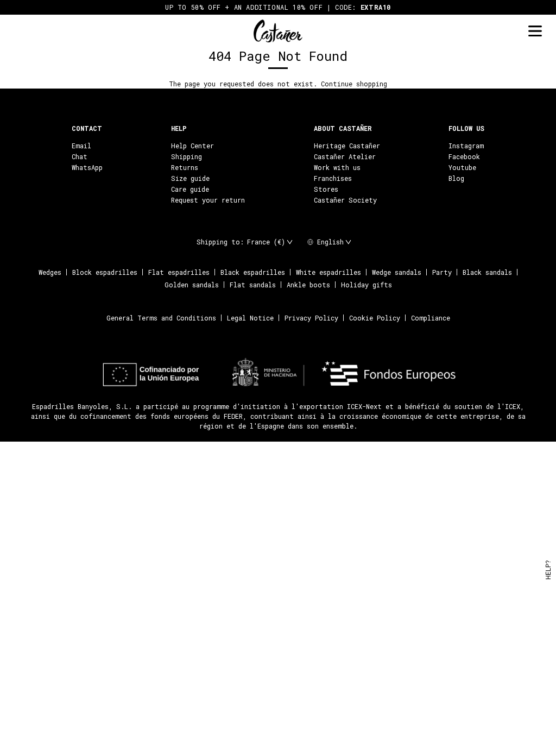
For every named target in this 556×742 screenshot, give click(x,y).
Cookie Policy (374, 317)
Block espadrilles (104, 272)
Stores (326, 189)
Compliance (430, 317)
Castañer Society (345, 200)
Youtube (462, 167)
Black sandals (487, 272)
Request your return (208, 200)
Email (81, 145)
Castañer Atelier (345, 156)
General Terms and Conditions (161, 317)
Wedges (50, 272)
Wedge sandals (396, 272)
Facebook (464, 156)
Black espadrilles (252, 272)
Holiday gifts (366, 284)
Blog (456, 178)
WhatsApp (87, 167)
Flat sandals (253, 284)
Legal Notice (250, 317)
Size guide (190, 178)
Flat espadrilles (179, 272)
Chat (79, 156)
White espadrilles (328, 272)
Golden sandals (192, 284)
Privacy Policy (311, 317)
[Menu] (535, 31)
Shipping (186, 156)
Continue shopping (354, 83)
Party (442, 272)
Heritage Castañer (347, 145)
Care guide (190, 189)
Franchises (333, 178)
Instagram (466, 145)
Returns (184, 167)
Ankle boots (308, 284)
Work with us (337, 167)
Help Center (192, 145)
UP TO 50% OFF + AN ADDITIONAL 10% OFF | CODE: (278, 7)
